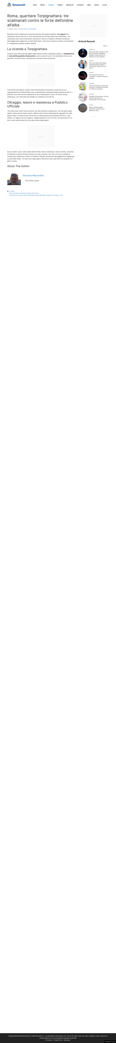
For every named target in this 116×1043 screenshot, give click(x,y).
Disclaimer (67, 1040)
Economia (80, 5)
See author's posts (32, 181)
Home (35, 5)
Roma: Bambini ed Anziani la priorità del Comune (24, 193)
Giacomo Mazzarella (33, 175)
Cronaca (51, 5)
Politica (60, 5)
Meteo (43, 5)
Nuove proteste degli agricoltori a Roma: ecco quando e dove (96, 108)
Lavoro (104, 5)
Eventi (97, 5)
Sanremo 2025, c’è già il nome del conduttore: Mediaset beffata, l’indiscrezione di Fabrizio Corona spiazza (98, 54)
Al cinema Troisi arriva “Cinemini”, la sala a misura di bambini (98, 76)
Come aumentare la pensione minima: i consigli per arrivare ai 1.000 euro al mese (98, 87)
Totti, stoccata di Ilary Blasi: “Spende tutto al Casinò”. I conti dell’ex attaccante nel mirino (97, 65)
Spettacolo (69, 5)
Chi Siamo (48, 1040)
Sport (89, 5)
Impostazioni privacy (110, 1041)
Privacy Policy (57, 1040)
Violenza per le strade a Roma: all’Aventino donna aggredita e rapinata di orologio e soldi (36, 195)
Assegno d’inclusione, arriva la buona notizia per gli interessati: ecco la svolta (99, 98)
